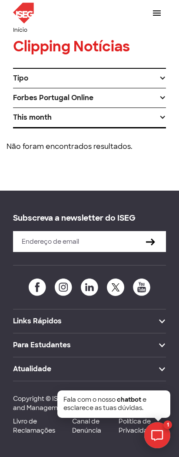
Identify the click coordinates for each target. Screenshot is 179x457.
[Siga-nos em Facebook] (37, 287)
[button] (89, 78)
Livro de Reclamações (34, 425)
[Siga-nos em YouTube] (141, 287)
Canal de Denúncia (86, 425)
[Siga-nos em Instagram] (63, 287)
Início (20, 30)
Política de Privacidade (137, 425)
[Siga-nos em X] (115, 287)
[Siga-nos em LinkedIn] (89, 287)
